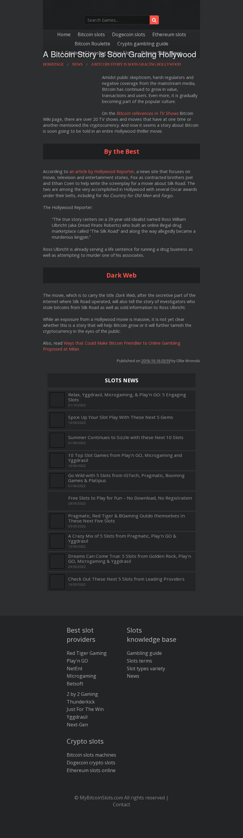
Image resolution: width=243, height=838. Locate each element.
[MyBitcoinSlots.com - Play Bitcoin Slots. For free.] (121, 9)
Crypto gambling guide (142, 43)
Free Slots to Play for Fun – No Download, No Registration (130, 497)
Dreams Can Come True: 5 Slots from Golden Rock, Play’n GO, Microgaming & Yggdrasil (129, 558)
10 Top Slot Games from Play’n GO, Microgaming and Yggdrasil (125, 457)
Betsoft (75, 683)
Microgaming (81, 676)
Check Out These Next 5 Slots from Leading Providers (126, 579)
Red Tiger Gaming (87, 653)
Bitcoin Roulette (92, 43)
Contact (121, 804)
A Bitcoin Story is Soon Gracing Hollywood (119, 54)
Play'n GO (77, 661)
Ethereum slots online (91, 770)
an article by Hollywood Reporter (101, 171)
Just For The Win (85, 709)
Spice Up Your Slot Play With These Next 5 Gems (120, 417)
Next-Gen (77, 724)
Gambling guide (144, 653)
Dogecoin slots (128, 34)
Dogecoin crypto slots (91, 762)
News (133, 676)
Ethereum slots (169, 34)
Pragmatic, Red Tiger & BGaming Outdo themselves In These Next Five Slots (126, 518)
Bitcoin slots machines (91, 755)
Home (64, 34)
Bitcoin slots (91, 34)
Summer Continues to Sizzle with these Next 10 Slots (125, 437)
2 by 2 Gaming (82, 694)
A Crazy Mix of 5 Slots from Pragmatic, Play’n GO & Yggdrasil (122, 538)
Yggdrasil (77, 717)
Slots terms (139, 661)
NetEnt (74, 668)
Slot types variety (146, 668)
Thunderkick (81, 701)
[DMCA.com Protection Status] (122, 829)
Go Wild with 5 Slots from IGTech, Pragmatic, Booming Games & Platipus (126, 478)
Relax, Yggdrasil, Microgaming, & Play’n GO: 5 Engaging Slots (127, 397)
